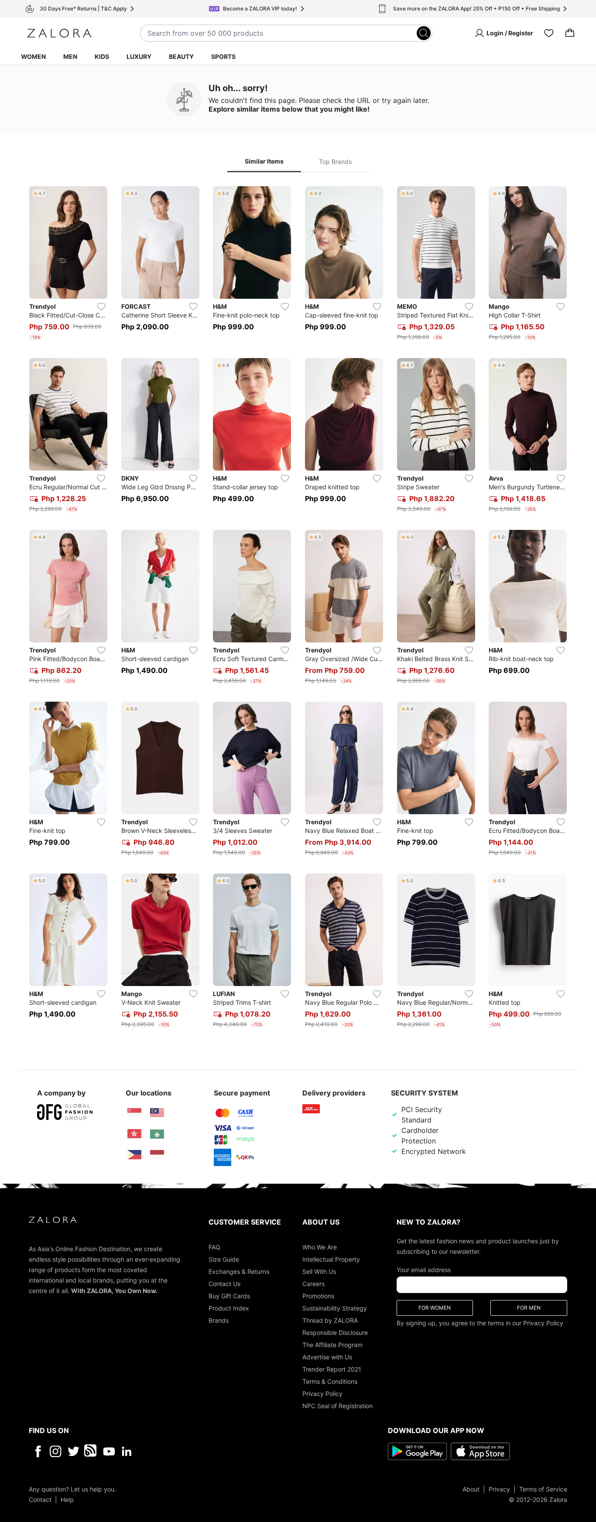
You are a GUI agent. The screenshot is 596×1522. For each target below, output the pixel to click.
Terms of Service (543, 1488)
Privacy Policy (322, 1393)
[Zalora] (59, 33)
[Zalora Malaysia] (157, 1113)
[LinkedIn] (127, 1451)
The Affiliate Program (332, 1344)
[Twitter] (73, 1451)
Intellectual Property (331, 1259)
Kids (102, 56)
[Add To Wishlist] (101, 306)
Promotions (318, 1295)
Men (70, 56)
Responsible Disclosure (335, 1332)
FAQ (214, 1246)
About (471, 1488)
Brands (219, 1320)
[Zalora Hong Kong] (134, 1134)
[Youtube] (109, 1451)
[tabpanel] (298, 608)
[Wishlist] (549, 33)
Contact (40, 1499)
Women (33, 56)
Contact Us (224, 1283)
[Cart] (570, 33)
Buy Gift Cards (229, 1295)
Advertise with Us (327, 1356)
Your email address (424, 1269)
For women (434, 1307)
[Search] (424, 33)
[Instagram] (56, 1451)
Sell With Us (319, 1271)
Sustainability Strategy (334, 1307)
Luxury (139, 56)
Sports (223, 56)
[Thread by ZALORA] (91, 1451)
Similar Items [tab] (264, 161)
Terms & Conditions (329, 1381)
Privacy (499, 1488)
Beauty (181, 56)
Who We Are (319, 1246)
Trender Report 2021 (331, 1368)
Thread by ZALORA (330, 1320)
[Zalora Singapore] (134, 1113)
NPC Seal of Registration (337, 1405)
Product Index (229, 1307)
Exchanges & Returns (239, 1271)
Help (67, 1499)
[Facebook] (38, 1451)
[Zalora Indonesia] (157, 1155)
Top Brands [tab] (335, 161)
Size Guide (224, 1259)
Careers (313, 1283)
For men (529, 1307)
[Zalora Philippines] (134, 1155)
